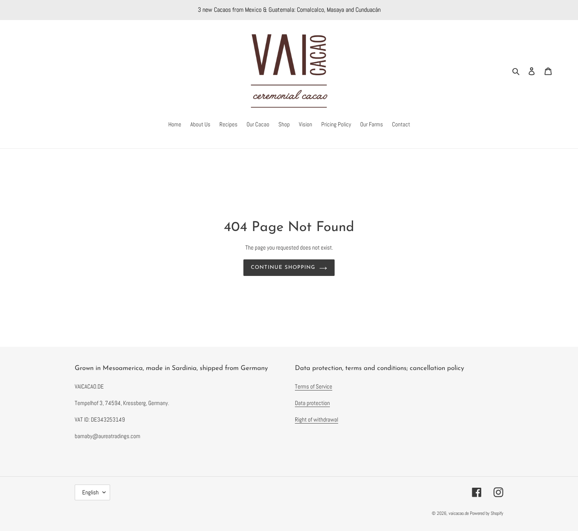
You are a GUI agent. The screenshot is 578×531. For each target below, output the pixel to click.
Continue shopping (283, 267)
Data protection (312, 403)
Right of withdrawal (316, 419)
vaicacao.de (459, 513)
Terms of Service (313, 386)
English (90, 492)
